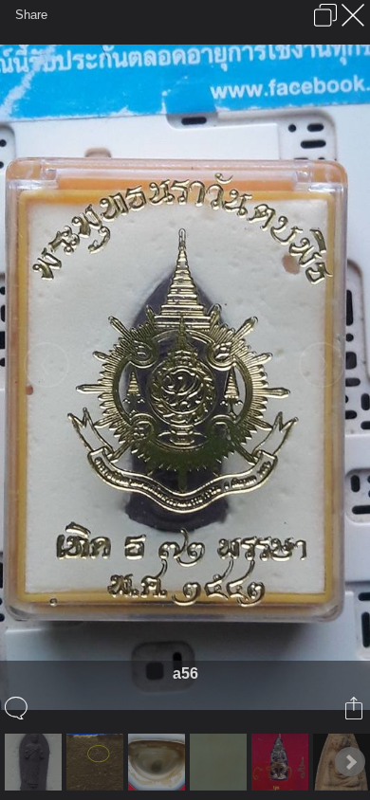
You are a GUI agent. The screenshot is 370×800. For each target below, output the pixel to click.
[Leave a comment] (17, 708)
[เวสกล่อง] (282, 762)
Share (31, 15)
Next (350, 762)
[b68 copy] (97, 762)
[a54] (35, 762)
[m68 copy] (159, 762)
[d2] (220, 762)
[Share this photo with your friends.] (355, 708)
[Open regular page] (325, 15)
